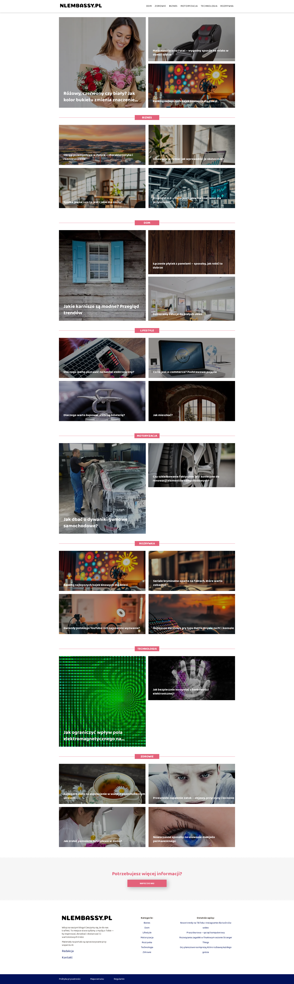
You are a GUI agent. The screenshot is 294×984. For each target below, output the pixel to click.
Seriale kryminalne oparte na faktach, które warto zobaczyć (187, 583)
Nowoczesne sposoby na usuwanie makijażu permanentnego (184, 839)
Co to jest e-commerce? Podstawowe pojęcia (185, 372)
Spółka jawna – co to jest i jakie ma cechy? (93, 202)
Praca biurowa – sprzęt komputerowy (206, 933)
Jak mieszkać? (163, 415)
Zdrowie (160, 6)
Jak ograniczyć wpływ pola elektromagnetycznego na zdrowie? (93, 735)
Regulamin (119, 979)
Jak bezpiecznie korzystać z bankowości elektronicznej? (181, 692)
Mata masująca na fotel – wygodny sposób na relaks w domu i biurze (190, 53)
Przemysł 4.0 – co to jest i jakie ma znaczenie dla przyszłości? (187, 200)
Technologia (209, 6)
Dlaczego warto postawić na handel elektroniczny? (99, 372)
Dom (149, 6)
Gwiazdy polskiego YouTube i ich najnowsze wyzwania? (102, 628)
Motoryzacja (189, 6)
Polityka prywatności (69, 979)
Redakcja (68, 951)
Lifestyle (147, 330)
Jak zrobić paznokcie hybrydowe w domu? (93, 841)
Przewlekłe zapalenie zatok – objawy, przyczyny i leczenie (193, 798)
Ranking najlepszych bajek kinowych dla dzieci (185, 101)
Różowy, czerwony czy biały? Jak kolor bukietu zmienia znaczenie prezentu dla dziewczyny (99, 96)
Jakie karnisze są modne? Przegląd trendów (101, 309)
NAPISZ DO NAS (147, 883)
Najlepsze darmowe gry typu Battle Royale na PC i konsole (193, 628)
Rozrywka (227, 6)
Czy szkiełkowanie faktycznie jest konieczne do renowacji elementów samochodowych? (186, 479)
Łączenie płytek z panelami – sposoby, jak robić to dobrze (188, 266)
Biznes (173, 6)
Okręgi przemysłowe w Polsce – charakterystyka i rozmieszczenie (98, 157)
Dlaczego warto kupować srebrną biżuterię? (94, 415)
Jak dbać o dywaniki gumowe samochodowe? (96, 522)
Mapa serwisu (97, 979)
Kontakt (67, 958)
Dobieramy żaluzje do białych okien (177, 314)
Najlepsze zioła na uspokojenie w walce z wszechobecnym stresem (104, 796)
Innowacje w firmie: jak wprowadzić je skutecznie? (188, 159)
